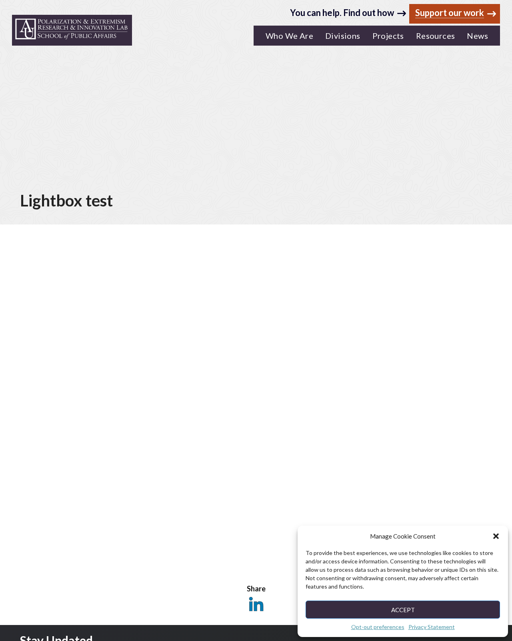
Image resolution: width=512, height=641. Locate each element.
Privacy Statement (431, 626)
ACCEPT (403, 609)
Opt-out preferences (377, 626)
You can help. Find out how (342, 12)
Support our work (449, 13)
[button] (496, 536)
